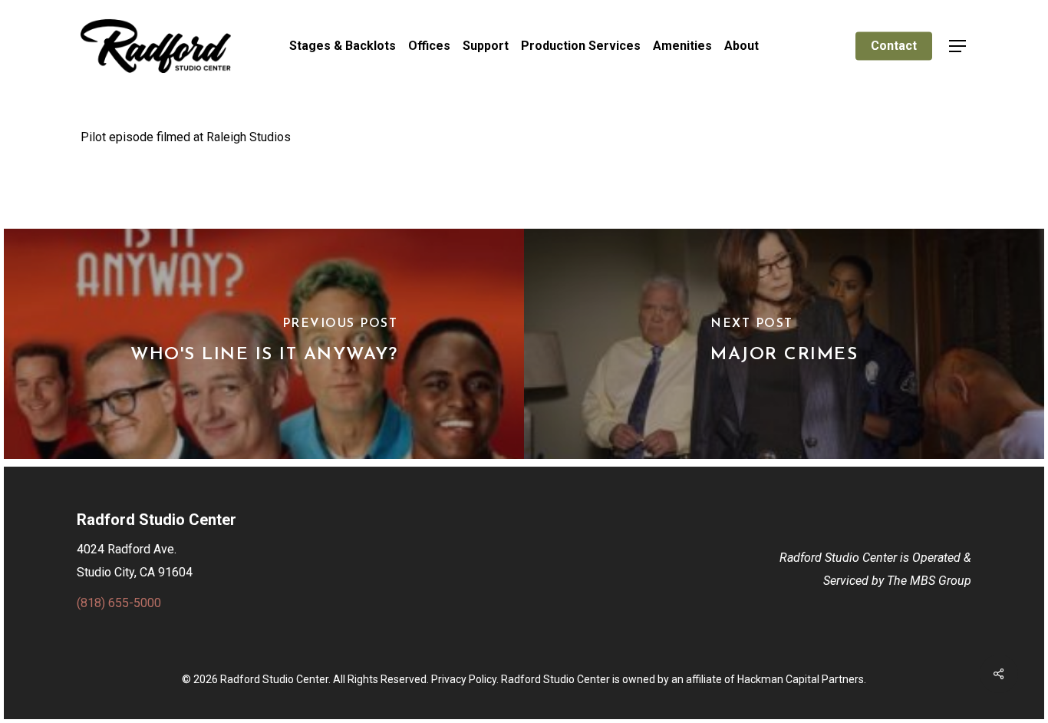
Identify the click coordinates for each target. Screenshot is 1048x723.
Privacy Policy (463, 679)
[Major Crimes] (784, 344)
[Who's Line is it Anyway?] (264, 344)
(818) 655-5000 (119, 603)
